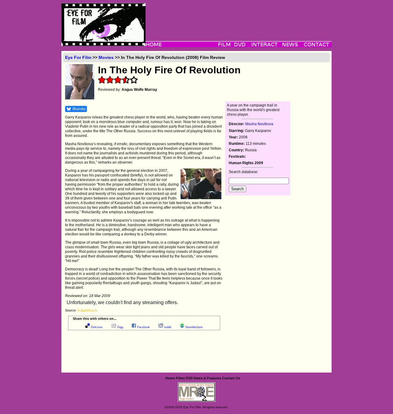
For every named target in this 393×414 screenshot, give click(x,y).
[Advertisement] (238, 17)
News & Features (207, 378)
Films (180, 378)
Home (170, 378)
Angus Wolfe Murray (139, 89)
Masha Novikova (259, 124)
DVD (189, 378)
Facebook (143, 327)
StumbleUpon (194, 327)
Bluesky (79, 109)
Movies (106, 57)
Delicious (97, 327)
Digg (120, 327)
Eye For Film (78, 57)
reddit (167, 327)
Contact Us (231, 378)
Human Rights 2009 (246, 163)
